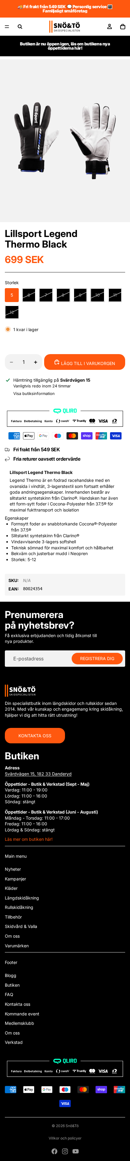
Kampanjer (15, 878)
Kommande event (22, 1013)
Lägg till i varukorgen (87, 363)
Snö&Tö (72, 1125)
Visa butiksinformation (34, 393)
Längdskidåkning (22, 897)
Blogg (10, 975)
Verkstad (14, 1042)
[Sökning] (20, 26)
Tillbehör (13, 916)
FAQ (9, 994)
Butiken (12, 985)
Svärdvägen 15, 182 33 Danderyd (38, 773)
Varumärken (17, 945)
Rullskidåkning (19, 907)
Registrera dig (97, 658)
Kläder (11, 888)
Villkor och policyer (65, 1138)
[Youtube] (75, 1151)
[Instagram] (65, 1151)
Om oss (12, 936)
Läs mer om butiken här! (29, 839)
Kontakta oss (34, 735)
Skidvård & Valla (21, 926)
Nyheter (13, 869)
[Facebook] (54, 1151)
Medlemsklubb (19, 1023)
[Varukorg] (122, 26)
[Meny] (7, 27)
